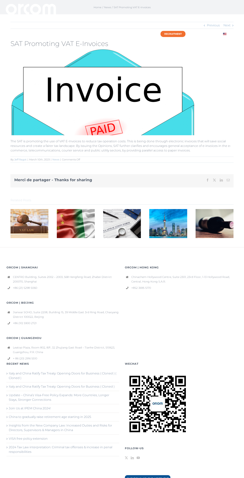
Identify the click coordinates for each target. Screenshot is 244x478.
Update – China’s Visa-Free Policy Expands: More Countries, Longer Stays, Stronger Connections (59, 397)
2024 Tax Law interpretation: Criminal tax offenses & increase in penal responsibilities (60, 449)
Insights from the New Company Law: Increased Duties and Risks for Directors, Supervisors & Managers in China (60, 428)
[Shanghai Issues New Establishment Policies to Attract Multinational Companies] (168, 211)
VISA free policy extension (28, 438)
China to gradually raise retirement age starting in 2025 (50, 417)
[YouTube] (138, 457)
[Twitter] (126, 457)
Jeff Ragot (20, 159)
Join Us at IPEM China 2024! (30, 408)
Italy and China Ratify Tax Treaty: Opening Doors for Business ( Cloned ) (62, 386)
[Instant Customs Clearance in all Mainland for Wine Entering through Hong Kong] (215, 211)
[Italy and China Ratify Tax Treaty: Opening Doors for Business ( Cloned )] (76, 211)
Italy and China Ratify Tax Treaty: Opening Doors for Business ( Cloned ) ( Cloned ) (62, 376)
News (55, 159)
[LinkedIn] (132, 457)
